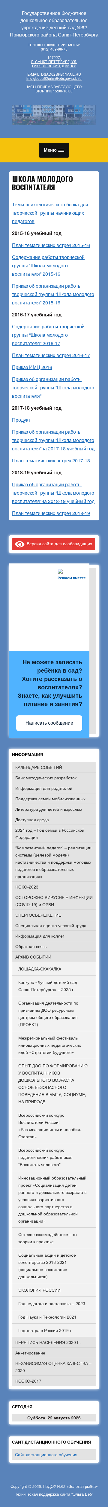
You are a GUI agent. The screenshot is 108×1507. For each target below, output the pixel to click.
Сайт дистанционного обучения (46, 1454)
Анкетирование (30, 1353)
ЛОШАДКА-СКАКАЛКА (39, 969)
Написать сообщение (49, 723)
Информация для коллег (39, 936)
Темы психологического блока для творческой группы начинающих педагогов (50, 213)
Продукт (21, 419)
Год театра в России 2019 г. (45, 1330)
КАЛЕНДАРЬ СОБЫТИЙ (38, 767)
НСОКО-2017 (28, 1381)
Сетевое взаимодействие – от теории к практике (47, 1237)
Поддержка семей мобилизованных (50, 799)
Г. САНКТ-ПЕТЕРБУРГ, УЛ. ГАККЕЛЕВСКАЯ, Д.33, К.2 (54, 63)
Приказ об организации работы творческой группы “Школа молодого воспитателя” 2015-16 (53, 294)
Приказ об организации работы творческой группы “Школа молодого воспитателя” (53, 387)
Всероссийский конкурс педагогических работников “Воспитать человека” (45, 1157)
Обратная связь (30, 946)
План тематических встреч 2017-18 (51, 460)
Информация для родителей (43, 788)
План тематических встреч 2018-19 (51, 513)
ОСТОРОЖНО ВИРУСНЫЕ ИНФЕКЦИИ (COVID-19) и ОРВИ (54, 900)
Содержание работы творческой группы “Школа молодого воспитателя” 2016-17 (48, 335)
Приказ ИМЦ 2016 (32, 367)
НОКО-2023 (26, 887)
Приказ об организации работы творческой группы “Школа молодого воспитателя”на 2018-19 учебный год (53, 493)
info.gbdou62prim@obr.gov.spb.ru (54, 78)
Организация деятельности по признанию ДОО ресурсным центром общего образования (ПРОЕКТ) (48, 1013)
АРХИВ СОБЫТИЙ (33, 957)
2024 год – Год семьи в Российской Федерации (49, 833)
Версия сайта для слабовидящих (58, 543)
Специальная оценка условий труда (50, 925)
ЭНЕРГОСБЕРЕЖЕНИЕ (38, 915)
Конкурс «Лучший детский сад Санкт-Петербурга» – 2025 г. (47, 985)
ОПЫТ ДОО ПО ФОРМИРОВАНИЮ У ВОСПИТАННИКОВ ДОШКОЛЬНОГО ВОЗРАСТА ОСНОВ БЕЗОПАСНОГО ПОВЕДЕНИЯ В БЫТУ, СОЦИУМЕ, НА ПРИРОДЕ (53, 1083)
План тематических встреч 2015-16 (51, 245)
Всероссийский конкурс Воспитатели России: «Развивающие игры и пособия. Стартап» (49, 1125)
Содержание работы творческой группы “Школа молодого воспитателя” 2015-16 (48, 265)
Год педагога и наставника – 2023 (51, 1303)
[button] (54, 150)
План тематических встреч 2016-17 (51, 355)
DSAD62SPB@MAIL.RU (61, 74)
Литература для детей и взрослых (48, 809)
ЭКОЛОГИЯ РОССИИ (39, 1290)
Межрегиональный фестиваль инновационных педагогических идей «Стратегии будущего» (49, 1045)
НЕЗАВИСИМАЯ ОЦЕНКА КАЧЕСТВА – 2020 (53, 1366)
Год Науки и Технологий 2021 (47, 1317)
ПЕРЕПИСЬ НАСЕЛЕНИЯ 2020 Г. (48, 1342)
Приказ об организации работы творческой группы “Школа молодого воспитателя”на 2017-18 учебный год (53, 440)
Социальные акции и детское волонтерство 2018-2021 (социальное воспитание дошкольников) (47, 1265)
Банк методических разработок (45, 778)
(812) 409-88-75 (54, 48)
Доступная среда (32, 819)
